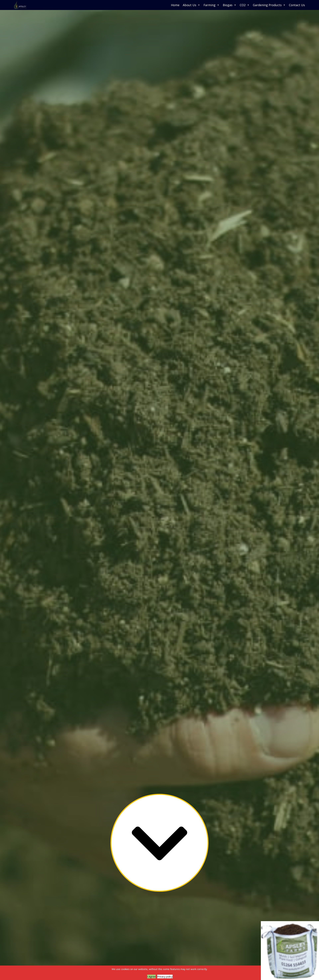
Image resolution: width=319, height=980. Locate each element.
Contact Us (297, 5)
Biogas (227, 5)
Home (175, 5)
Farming (209, 5)
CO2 (243, 5)
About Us (189, 5)
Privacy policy (165, 976)
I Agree (151, 976)
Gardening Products (267, 5)
